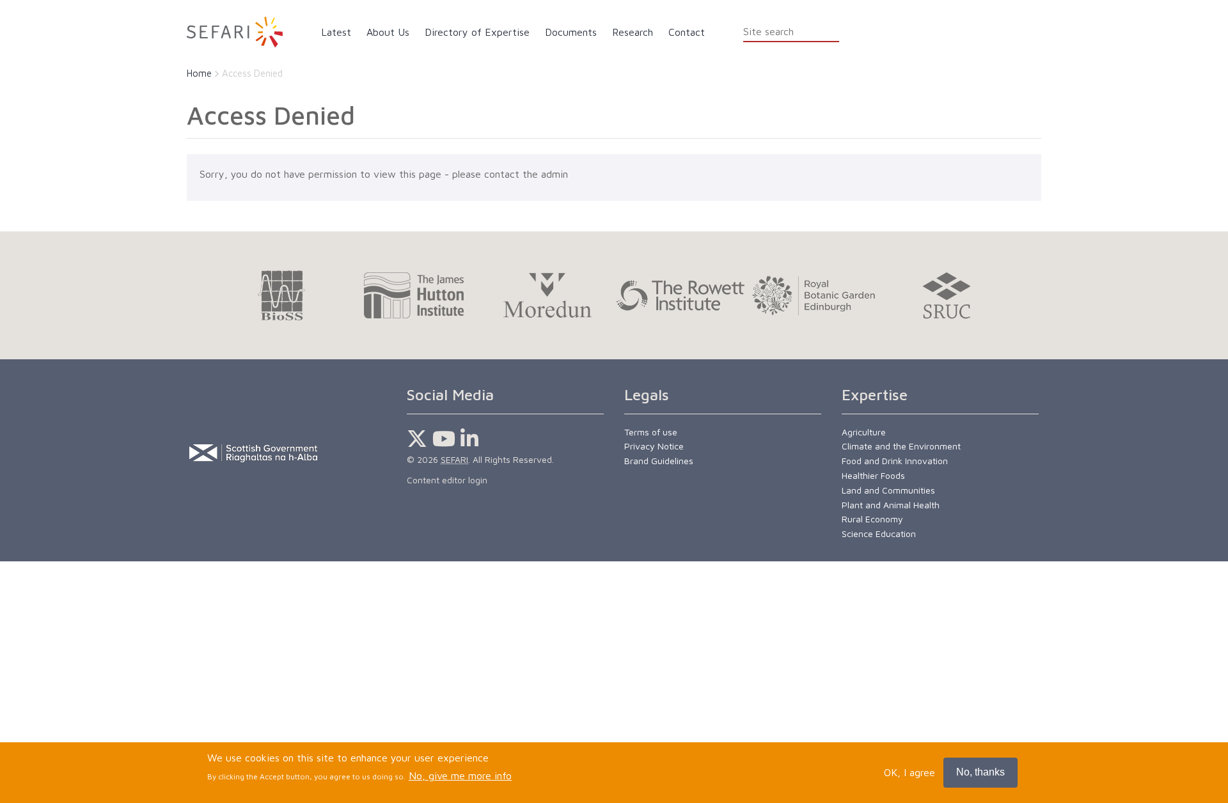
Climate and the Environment (901, 445)
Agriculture (864, 431)
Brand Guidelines (658, 460)
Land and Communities (888, 490)
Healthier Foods (873, 475)
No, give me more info (460, 775)
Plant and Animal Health (891, 504)
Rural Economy (872, 518)
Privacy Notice (654, 445)
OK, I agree (909, 772)
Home (199, 73)
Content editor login (447, 479)
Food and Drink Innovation (895, 460)
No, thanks (980, 772)
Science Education (879, 533)
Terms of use (650, 431)
